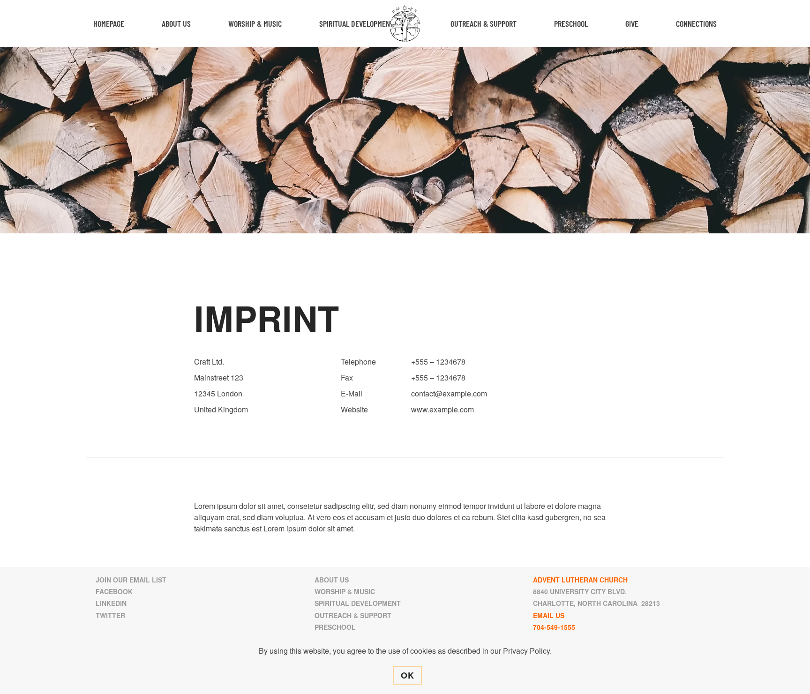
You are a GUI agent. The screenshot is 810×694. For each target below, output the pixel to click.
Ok (407, 675)
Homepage (108, 23)
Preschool (571, 23)
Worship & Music (345, 591)
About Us (332, 579)
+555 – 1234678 (438, 361)
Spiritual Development (358, 603)
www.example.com (442, 409)
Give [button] (631, 23)
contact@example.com (449, 393)
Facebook (114, 591)
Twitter (110, 615)
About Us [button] (176, 23)
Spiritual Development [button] (356, 23)
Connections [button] (696, 23)
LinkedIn (111, 603)
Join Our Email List (131, 579)
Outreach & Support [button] (483, 23)
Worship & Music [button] (255, 23)
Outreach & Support (353, 615)
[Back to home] (405, 23)
